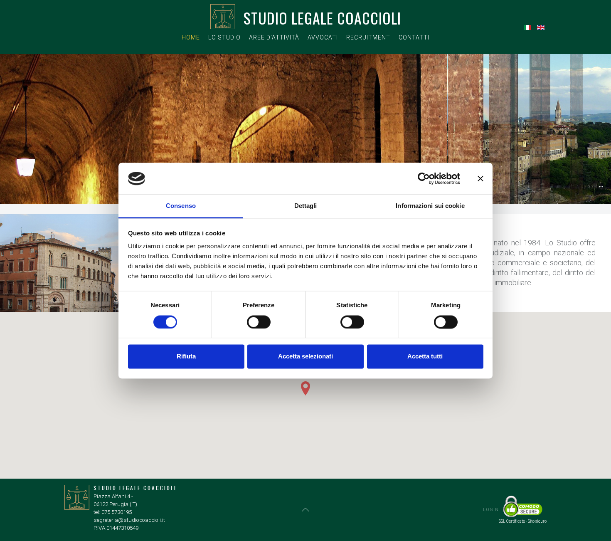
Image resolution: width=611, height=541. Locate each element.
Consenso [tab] (181, 206)
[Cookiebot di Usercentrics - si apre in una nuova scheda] (423, 178)
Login (491, 509)
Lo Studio (224, 37)
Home (191, 37)
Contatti (414, 37)
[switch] (259, 322)
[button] (305, 388)
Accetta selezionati (305, 356)
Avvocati (323, 37)
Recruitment (368, 37)
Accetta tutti (425, 356)
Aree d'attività (274, 37)
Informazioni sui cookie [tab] (430, 206)
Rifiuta (186, 356)
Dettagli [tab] (305, 206)
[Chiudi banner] (480, 178)
